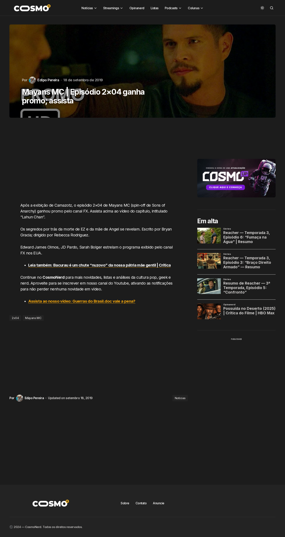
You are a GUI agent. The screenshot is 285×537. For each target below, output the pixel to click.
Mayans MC (33, 318)
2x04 (15, 318)
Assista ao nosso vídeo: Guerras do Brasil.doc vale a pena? (81, 301)
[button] (262, 8)
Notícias (180, 398)
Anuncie (158, 503)
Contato (141, 503)
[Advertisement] (98, 162)
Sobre (125, 503)
